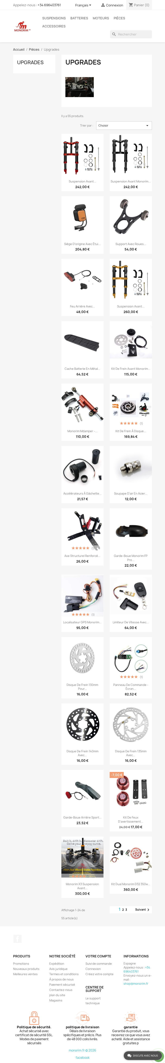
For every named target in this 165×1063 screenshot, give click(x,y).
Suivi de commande (99, 964)
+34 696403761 (49, 5)
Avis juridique (58, 969)
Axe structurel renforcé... (82, 556)
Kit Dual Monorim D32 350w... (130, 884)
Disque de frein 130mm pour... (82, 687)
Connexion (93, 969)
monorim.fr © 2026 (82, 1050)
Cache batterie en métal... (82, 369)
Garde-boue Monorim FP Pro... (130, 558)
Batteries (79, 18)
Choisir (124, 125)
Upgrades (30, 62)
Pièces (119, 18)
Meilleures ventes (25, 974)
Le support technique (93, 1000)
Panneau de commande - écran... (130, 687)
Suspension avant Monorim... (131, 181)
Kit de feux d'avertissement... (130, 819)
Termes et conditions (64, 974)
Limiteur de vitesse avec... (131, 622)
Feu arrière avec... (82, 306)
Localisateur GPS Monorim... (82, 622)
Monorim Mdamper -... (82, 431)
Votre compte (98, 956)
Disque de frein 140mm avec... (82, 753)
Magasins (55, 1000)
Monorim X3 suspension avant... (82, 886)
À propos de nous (61, 979)
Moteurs (101, 18)
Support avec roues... (131, 244)
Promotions (21, 964)
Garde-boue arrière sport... (82, 817)
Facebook (17, 939)
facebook (83, 1058)
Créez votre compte (99, 974)
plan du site (57, 995)
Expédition (56, 964)
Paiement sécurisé (62, 984)
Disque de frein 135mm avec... (130, 753)
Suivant (143, 909)
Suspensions (54, 18)
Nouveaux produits (26, 969)
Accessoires (54, 26)
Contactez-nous (60, 990)
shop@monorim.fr (136, 983)
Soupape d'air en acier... (130, 493)
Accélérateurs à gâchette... (82, 493)
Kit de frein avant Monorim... (130, 369)
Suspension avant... (82, 181)
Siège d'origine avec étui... (82, 244)
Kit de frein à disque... (131, 431)
